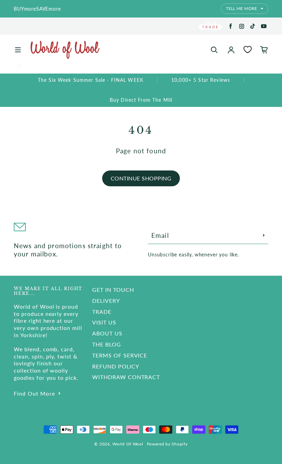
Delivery (106, 300)
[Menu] (18, 50)
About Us (107, 333)
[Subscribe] (264, 235)
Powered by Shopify (167, 443)
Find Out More (34, 393)
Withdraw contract (126, 377)
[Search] (214, 50)
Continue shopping (141, 178)
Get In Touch (113, 289)
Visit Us (104, 322)
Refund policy (115, 366)
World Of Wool (127, 443)
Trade (101, 311)
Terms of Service (119, 355)
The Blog (106, 344)
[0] (247, 49)
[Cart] (264, 50)
